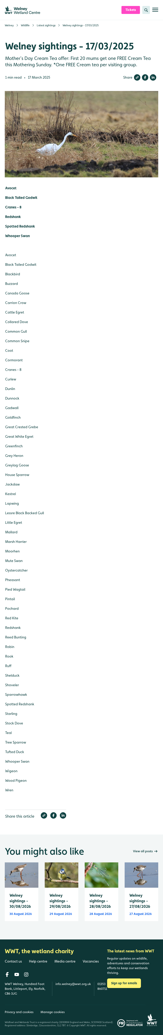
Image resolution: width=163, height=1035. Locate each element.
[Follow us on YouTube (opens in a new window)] (16, 974)
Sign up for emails (124, 983)
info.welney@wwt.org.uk (73, 984)
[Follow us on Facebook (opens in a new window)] (7, 974)
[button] (137, 77)
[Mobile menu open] (155, 11)
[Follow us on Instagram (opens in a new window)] (26, 974)
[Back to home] (152, 1016)
